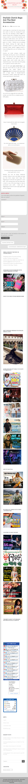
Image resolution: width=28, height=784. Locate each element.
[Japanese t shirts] (12, 520)
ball (21, 33)
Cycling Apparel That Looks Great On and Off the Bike (13, 753)
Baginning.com (6, 186)
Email (2, 221)
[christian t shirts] (12, 425)
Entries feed (6, 723)
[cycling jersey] (12, 496)
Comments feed (7, 725)
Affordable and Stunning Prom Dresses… (11, 653)
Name (3, 216)
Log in (4, 720)
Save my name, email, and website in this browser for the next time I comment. (13, 234)
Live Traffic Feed (11, 643)
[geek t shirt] (12, 441)
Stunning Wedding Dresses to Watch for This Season (13, 742)
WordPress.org (6, 728)
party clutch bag (17, 66)
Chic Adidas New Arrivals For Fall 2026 (12, 746)
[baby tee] (14, 282)
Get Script (7, 679)
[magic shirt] (12, 542)
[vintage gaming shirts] (12, 394)
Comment (4, 199)
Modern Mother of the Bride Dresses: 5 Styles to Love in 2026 (14, 738)
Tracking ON (15, 679)
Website (3, 226)
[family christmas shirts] (12, 558)
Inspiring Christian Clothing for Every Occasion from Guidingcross (14, 749)
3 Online (11, 693)
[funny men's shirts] (12, 589)
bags (19, 26)
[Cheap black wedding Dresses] (13, 349)
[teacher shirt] (11, 379)
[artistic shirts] (12, 456)
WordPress (16, 782)
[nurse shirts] (12, 410)
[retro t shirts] (12, 606)
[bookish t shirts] (12, 574)
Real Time (11, 679)
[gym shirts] (13, 479)
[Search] (23, 761)
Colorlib (23, 781)
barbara (8, 26)
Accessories (14, 26)
